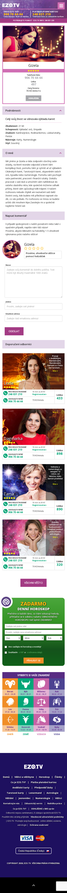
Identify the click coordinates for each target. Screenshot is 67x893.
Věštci (58, 798)
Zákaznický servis (33, 803)
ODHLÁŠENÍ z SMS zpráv (42, 808)
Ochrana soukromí (39, 825)
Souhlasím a (25, 652)
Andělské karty (20, 787)
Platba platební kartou (43, 782)
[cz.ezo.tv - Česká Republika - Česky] (10, 5)
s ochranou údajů (34, 652)
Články (58, 776)
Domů (6, 776)
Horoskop (44, 776)
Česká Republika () (31, 850)
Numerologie (43, 798)
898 (60, 453)
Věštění (9, 798)
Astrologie (52, 792)
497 (33, 84)
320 (60, 564)
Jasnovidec (24, 798)
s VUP (21, 652)
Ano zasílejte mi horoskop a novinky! (24, 646)
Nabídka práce (54, 803)
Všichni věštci (33, 583)
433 (60, 398)
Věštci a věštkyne (24, 776)
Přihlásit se (34, 660)
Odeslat (14, 331)
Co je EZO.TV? (18, 782)
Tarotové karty (15, 792)
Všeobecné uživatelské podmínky (47, 817)
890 (60, 509)
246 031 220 (49, 20)
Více (55, 371)
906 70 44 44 (33, 78)
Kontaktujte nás (11, 803)
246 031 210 (15, 394)
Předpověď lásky (43, 787)
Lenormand (35, 792)
